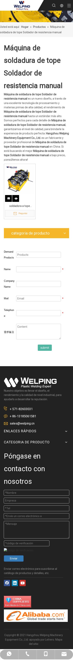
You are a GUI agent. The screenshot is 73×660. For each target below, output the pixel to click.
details (18, 197)
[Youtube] (22, 583)
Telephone (9, 313)
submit (44, 347)
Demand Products (9, 254)
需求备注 (9, 332)
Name (7, 269)
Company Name (9, 283)
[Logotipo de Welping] (30, 383)
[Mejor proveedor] (17, 601)
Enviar (14, 558)
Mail (6, 298)
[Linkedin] (15, 583)
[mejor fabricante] (36, 615)
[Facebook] (7, 583)
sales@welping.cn (22, 423)
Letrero (49, 639)
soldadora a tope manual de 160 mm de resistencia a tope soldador (19, 206)
